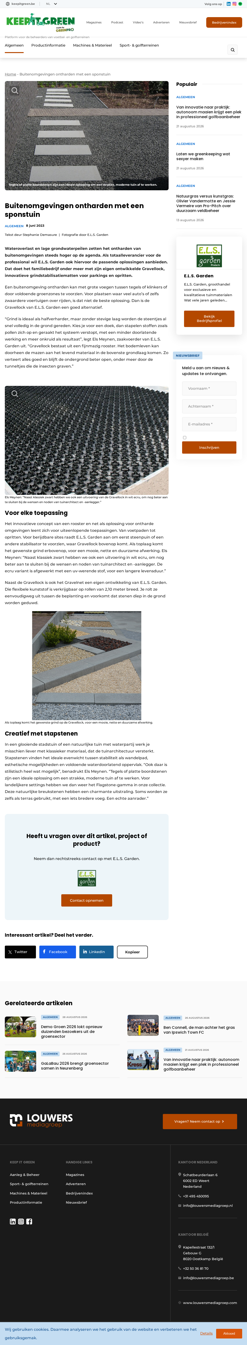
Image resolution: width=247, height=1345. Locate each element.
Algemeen (14, 45)
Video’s (138, 22)
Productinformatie (48, 45)
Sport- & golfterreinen (139, 45)
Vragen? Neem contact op (197, 1121)
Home (10, 74)
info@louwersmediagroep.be (208, 1278)
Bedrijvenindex (224, 22)
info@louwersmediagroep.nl (208, 1205)
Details (206, 1333)
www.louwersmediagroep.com (210, 1303)
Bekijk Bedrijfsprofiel (209, 318)
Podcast (117, 22)
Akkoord (229, 1333)
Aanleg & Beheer (25, 1175)
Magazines (94, 22)
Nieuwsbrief (188, 22)
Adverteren (161, 22)
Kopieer (132, 952)
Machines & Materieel (92, 45)
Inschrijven (209, 447)
